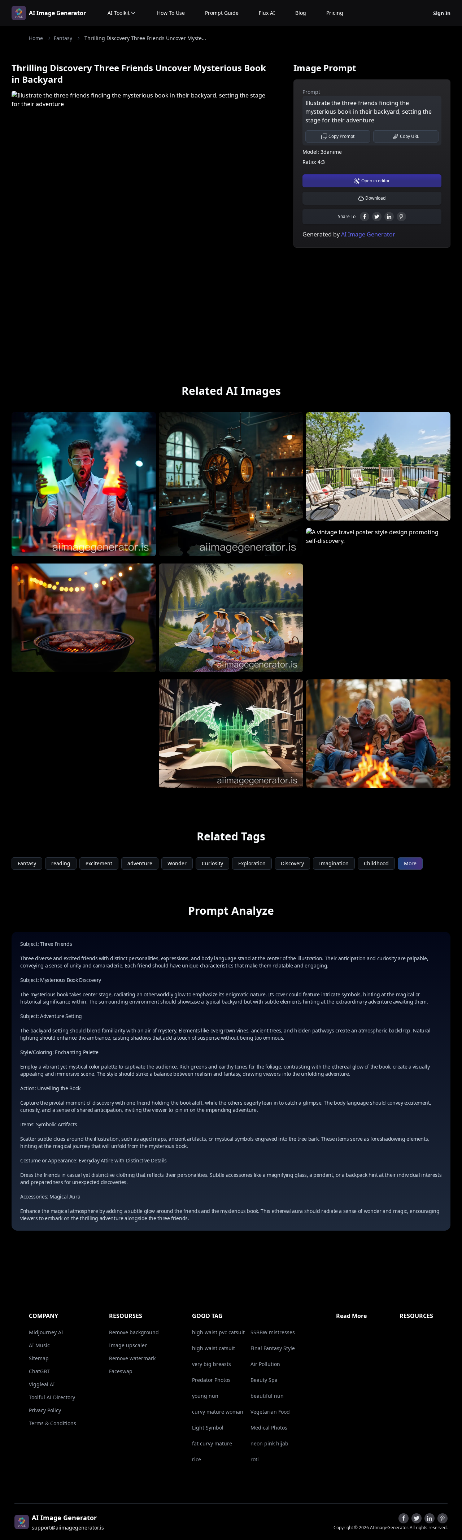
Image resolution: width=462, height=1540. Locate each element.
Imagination (334, 863)
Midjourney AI (46, 1332)
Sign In (441, 13)
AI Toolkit (119, 12)
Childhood (376, 863)
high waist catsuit (213, 1348)
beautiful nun (267, 1395)
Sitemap (39, 1358)
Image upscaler (128, 1345)
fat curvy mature (212, 1443)
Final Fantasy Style (272, 1348)
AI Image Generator (57, 13)
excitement (99, 863)
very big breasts (211, 1364)
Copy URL (409, 136)
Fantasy (63, 38)
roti (254, 1459)
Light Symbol (207, 1427)
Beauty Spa (264, 1379)
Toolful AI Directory (52, 1397)
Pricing (334, 12)
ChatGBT (39, 1371)
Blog (300, 12)
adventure (139, 863)
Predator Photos (211, 1379)
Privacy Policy (45, 1410)
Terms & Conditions (52, 1423)
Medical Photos (268, 1427)
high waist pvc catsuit (218, 1332)
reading (60, 863)
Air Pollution (265, 1364)
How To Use (171, 12)
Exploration (252, 863)
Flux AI (267, 12)
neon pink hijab (269, 1443)
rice (196, 1459)
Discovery (292, 863)
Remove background (134, 1332)
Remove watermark (132, 1358)
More (410, 863)
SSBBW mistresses (272, 1332)
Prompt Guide (222, 12)
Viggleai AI (42, 1384)
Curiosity (212, 863)
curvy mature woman (217, 1411)
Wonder (177, 863)
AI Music (39, 1345)
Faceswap (120, 1371)
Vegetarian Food (270, 1411)
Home (36, 38)
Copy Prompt (341, 136)
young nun (205, 1395)
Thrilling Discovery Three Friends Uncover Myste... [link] (145, 38)
